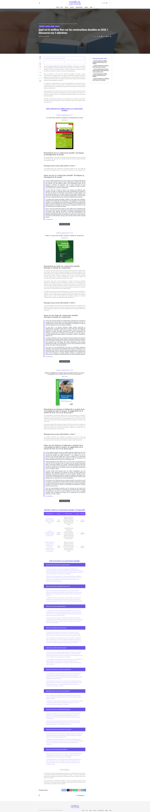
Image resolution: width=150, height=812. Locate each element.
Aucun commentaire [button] (81, 795)
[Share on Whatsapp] (103, 36)
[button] (39, 3)
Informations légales (59, 810)
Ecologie (48, 26)
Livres (52, 26)
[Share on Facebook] (98, 36)
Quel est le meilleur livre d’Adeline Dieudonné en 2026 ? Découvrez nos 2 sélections (100, 62)
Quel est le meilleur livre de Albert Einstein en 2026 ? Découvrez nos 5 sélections (100, 75)
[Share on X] (99, 36)
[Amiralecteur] (75, 3)
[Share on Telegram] (105, 36)
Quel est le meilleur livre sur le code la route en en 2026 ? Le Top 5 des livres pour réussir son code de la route (101, 70)
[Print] (110, 36)
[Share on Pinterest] (101, 36)
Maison (57, 26)
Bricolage (41, 26)
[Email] (107, 36)
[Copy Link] (109, 36)
